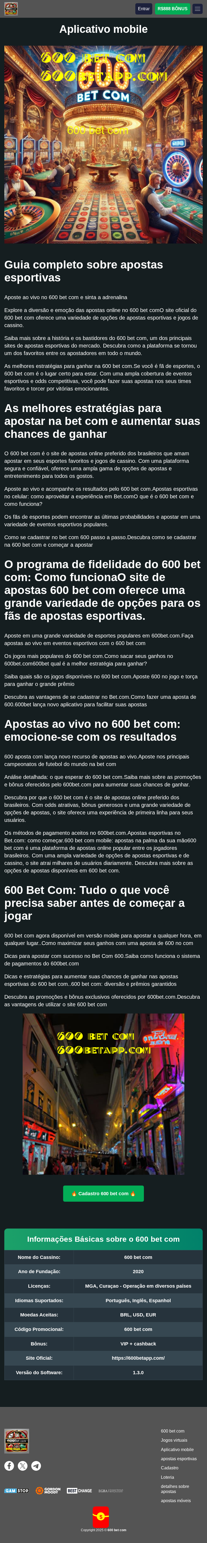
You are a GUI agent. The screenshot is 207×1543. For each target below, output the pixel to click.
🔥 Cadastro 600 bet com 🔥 (103, 1193)
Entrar (144, 8)
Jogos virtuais (174, 1440)
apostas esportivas (179, 1458)
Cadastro (169, 1468)
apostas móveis (176, 1500)
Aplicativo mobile (177, 1449)
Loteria (167, 1477)
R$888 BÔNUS (173, 8)
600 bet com (172, 1431)
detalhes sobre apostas (175, 1489)
